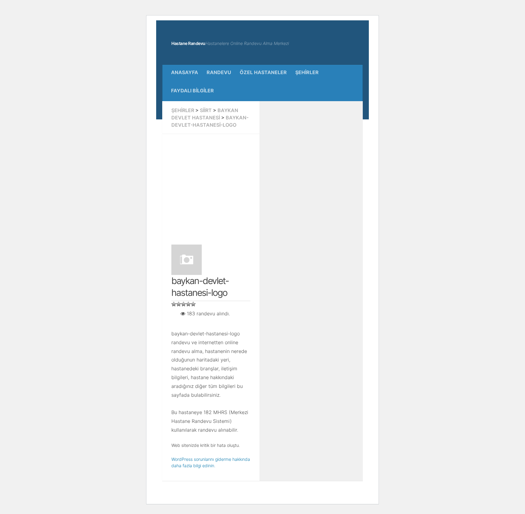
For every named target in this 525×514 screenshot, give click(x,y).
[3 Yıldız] (183, 304)
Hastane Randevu (188, 43)
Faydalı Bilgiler (192, 90)
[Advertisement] (280, 185)
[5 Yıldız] (193, 304)
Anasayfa (184, 72)
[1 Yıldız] (173, 304)
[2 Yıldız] (178, 304)
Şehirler (307, 72)
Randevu (219, 72)
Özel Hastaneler (263, 72)
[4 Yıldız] (188, 304)
